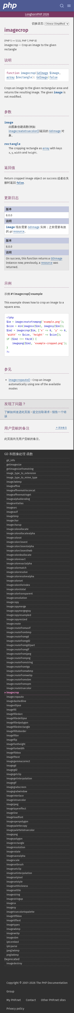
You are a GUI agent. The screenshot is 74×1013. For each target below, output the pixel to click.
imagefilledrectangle (18, 726)
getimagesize (14, 464)
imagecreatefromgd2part (20, 645)
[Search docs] (61, 5)
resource (18, 231)
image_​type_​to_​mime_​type (21, 477)
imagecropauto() (19, 380)
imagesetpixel (14, 877)
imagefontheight (15, 744)
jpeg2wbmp (12, 950)
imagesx (11, 903)
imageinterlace (15, 795)
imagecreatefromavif (18, 628)
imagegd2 (11, 769)
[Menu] (69, 5)
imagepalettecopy (16, 825)
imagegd (11, 765)
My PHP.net (13, 1000)
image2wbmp (14, 481)
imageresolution (15, 847)
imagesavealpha (15, 855)
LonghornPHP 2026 (37, 14)
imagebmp (12, 516)
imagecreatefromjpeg (18, 653)
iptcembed (12, 941)
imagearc (11, 507)
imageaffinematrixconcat (20, 490)
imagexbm (12, 937)
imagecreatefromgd (17, 636)
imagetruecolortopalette (20, 911)
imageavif (12, 511)
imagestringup (14, 898)
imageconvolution (16, 597)
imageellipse (13, 705)
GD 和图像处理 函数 (18, 454)
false (53, 77)
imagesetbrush (15, 864)
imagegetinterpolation (19, 778)
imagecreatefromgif (17, 649)
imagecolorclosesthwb (19, 550)
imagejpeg (12, 804)
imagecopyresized (16, 619)
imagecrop (12, 692)
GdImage (42, 73)
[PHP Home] (10, 5)
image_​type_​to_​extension (21, 473)
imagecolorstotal (16, 589)
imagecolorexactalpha (19, 563)
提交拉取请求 (41, 412)
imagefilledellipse (16, 718)
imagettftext (13, 920)
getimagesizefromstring (19, 468)
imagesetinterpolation (19, 873)
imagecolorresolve (17, 572)
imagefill (11, 709)
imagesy (11, 907)
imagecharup (13, 524)
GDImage (56, 258)
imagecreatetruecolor (18, 688)
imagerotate (13, 851)
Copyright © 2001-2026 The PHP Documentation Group (37, 987)
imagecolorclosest (16, 542)
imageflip (11, 739)
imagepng (12, 834)
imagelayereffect (16, 808)
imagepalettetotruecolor (20, 830)
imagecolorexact (16, 559)
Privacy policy (15, 1008)
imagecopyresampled (18, 615)
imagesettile (13, 890)
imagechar (12, 520)
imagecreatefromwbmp (19, 671)
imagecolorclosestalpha (20, 546)
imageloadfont (14, 817)
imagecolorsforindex (18, 585)
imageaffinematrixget (18, 494)
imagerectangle (15, 843)
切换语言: (38, 23)
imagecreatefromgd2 (18, 640)
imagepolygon (14, 838)
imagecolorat (14, 537)
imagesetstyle (14, 881)
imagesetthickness (17, 886)
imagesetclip (13, 868)
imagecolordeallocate (18, 554)
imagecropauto (15, 696)
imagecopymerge (16, 606)
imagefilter (12, 735)
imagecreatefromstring (19, 662)
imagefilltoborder (16, 731)
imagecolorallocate (17, 529)
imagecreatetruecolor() (24, 131)
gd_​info (10, 460)
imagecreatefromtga (18, 666)
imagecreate (13, 623)
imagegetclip (13, 774)
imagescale (13, 860)
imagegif (11, 782)
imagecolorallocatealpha (20, 533)
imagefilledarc (14, 714)
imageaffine (13, 486)
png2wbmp (12, 954)
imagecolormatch (16, 567)
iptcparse (11, 946)
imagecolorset (14, 580)
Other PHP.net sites (53, 1000)
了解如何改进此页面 (17, 412)
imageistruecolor (16, 800)
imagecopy (12, 602)
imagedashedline (16, 701)
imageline (12, 812)
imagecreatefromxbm (18, 679)
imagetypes (13, 924)
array (10, 77)
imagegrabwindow (16, 791)
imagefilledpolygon (17, 722)
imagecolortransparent (19, 593)
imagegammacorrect (18, 761)
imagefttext (13, 757)
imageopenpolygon (17, 821)
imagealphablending (18, 499)
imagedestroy (14, 963)
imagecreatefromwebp (19, 675)
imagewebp (13, 933)
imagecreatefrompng (18, 658)
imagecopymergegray (18, 610)
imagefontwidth (15, 748)
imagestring (13, 894)
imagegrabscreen (16, 787)
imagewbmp (13, 929)
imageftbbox (13, 752)
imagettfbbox (14, 916)
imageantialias (15, 503)
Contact (31, 1000)
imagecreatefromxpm (18, 683)
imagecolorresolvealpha (20, 576)
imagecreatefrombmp (18, 632)
